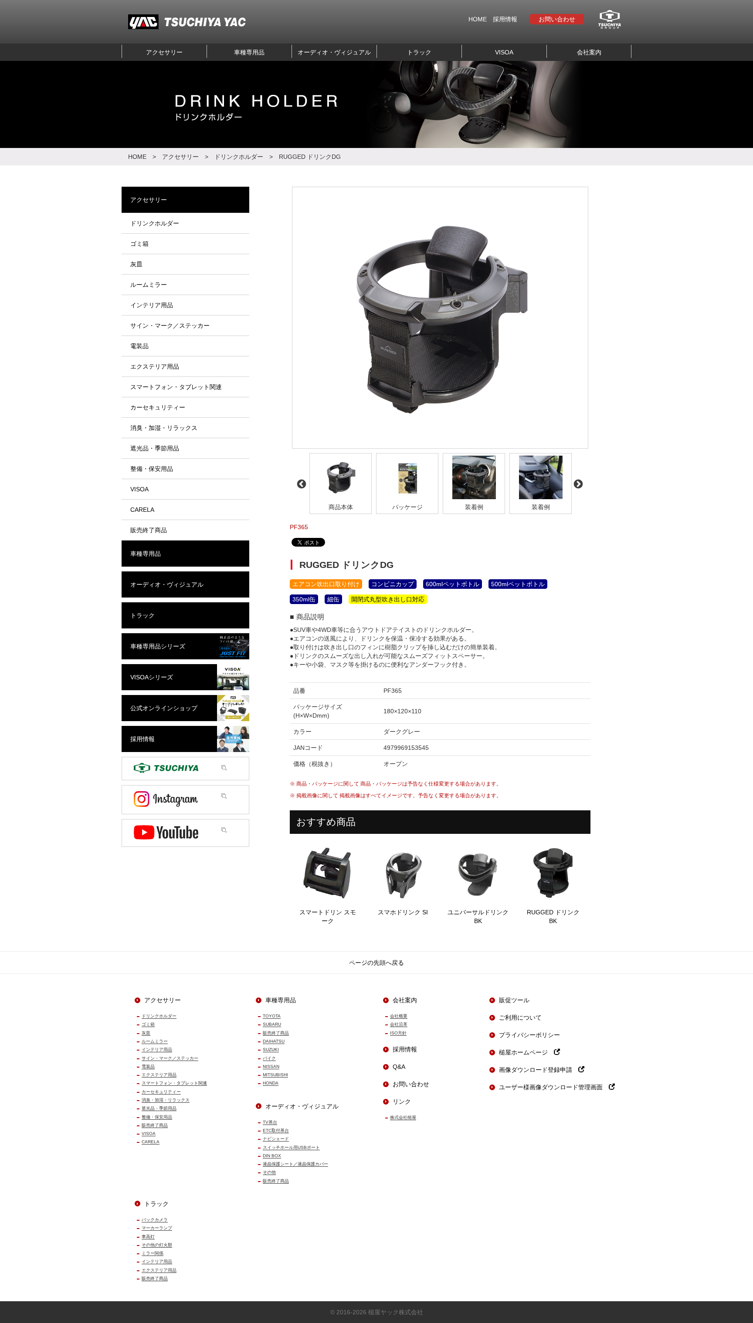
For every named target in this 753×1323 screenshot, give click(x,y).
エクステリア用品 (159, 1074)
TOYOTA (272, 1016)
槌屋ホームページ (526, 1052)
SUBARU (272, 1024)
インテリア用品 (157, 1049)
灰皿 (146, 1033)
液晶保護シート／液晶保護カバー (295, 1164)
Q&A (399, 1066)
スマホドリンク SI (403, 912)
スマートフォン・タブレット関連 (174, 1083)
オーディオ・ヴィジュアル (334, 52)
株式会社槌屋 (403, 1117)
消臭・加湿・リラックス (166, 1100)
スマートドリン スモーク (327, 916)
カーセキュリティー (161, 1091)
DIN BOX (272, 1155)
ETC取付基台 (276, 1130)
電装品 (148, 1066)
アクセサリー (164, 52)
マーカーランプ (157, 1228)
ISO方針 (398, 1033)
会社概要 (398, 1016)
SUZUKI (271, 1049)
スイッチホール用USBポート (291, 1147)
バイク (269, 1058)
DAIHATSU (274, 1041)
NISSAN (271, 1066)
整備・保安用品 (157, 1117)
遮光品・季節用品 (159, 1108)
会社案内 (589, 52)
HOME (477, 19)
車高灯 (148, 1236)
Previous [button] (300, 483)
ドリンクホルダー (238, 156)
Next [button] (577, 483)
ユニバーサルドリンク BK (478, 916)
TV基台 (270, 1122)
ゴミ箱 (148, 1024)
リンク (402, 1101)
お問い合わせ (557, 19)
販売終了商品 (155, 1125)
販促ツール (514, 1000)
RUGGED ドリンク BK (553, 916)
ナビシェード (276, 1138)
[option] (440, 318)
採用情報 (505, 19)
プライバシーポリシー (529, 1034)
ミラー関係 (152, 1253)
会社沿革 (398, 1024)
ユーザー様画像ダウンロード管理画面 (554, 1087)
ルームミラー (155, 1041)
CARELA (150, 1141)
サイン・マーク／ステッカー (170, 1058)
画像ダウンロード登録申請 (538, 1069)
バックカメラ (155, 1219)
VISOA (504, 52)
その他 (269, 1172)
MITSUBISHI (275, 1074)
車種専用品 (249, 52)
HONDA (270, 1083)
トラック (419, 52)
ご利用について (520, 1017)
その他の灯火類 (157, 1244)
